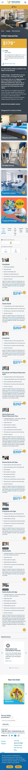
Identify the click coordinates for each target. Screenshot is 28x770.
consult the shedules (13, 284)
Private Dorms (9, 229)
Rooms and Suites (3, 230)
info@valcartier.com (18, 731)
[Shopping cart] (25, 2)
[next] (27, 20)
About (3, 752)
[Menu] (2, 2)
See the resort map (10, 63)
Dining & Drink (18, 745)
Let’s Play (16, 740)
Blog (15, 750)
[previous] (1, 20)
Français (3, 743)
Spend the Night (18, 743)
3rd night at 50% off (15, 232)
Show (24, 292)
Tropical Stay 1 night (21, 230)
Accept (10, 767)
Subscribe (6, 724)
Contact (3, 741)
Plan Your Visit (18, 747)
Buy (15, 7)
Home (2, 31)
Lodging (8, 31)
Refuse (18, 767)
